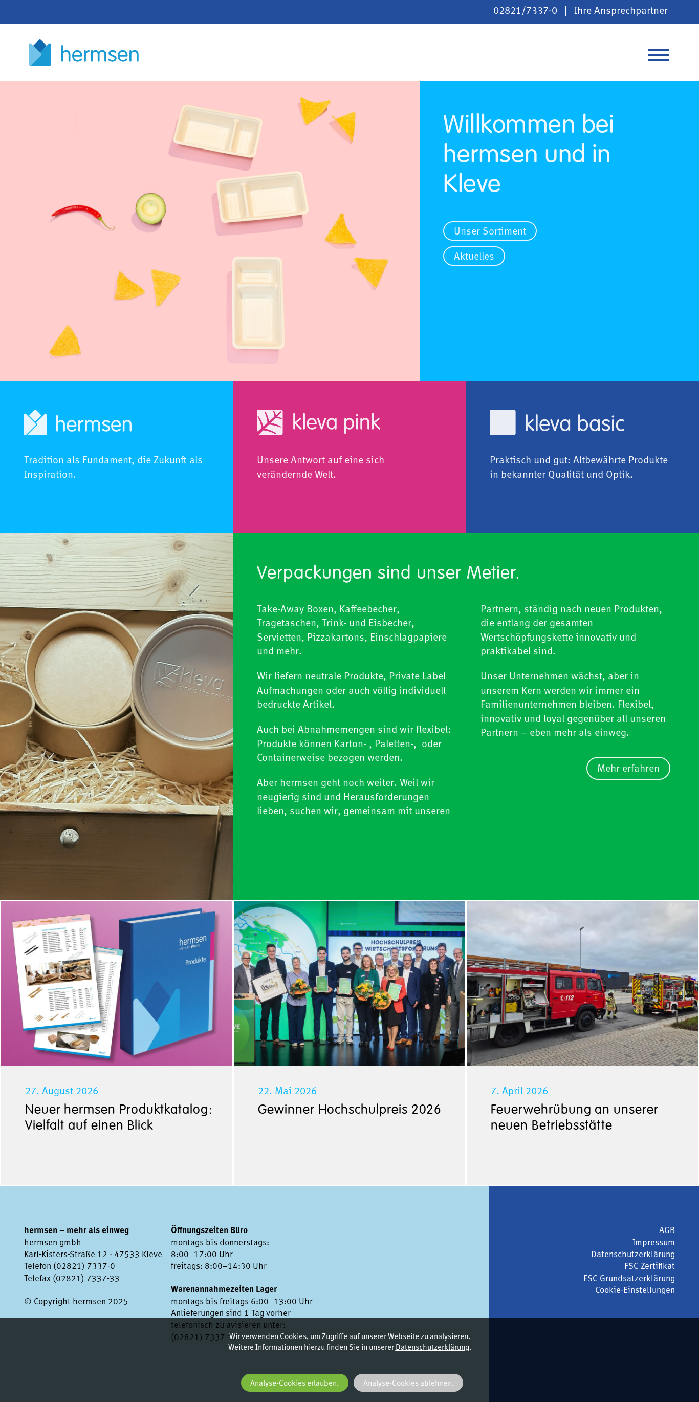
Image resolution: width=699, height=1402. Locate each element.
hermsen (84, 53)
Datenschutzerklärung (633, 1254)
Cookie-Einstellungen (635, 1290)
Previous (19, 88)
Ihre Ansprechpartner (621, 11)
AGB (667, 1230)
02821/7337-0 (525, 11)
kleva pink (255, 388)
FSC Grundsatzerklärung (629, 1278)
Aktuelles (474, 257)
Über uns (20, 388)
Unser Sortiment (490, 232)
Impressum (653, 1243)
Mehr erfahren (628, 769)
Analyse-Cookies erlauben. (294, 1384)
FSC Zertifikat (649, 1266)
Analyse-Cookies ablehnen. (408, 1384)
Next (387, 88)
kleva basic (491, 388)
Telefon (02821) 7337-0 (69, 1266)
